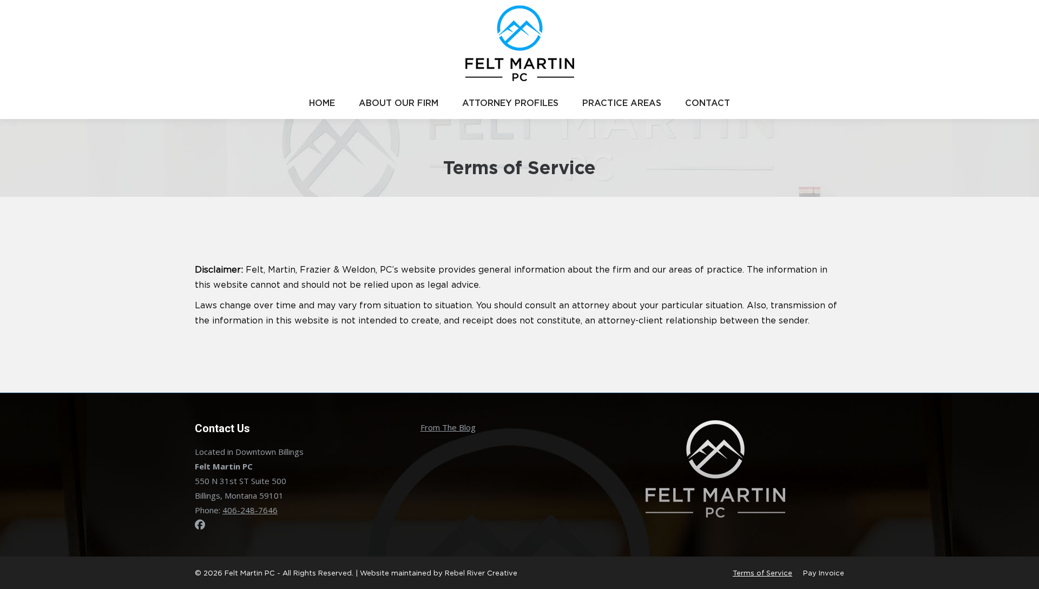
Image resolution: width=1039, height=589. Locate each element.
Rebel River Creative (481, 573)
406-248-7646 (250, 510)
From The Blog (448, 427)
